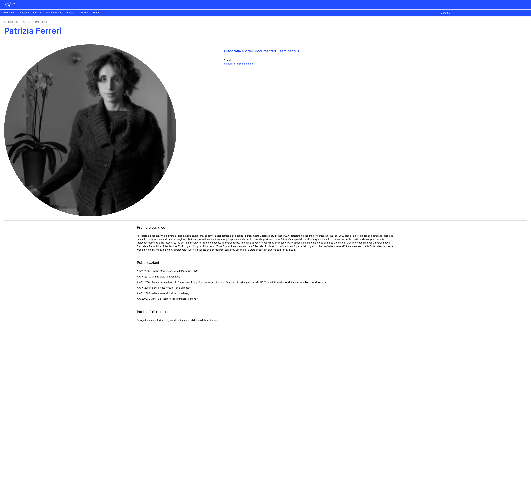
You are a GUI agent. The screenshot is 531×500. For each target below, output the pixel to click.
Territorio (83, 12)
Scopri (96, 12)
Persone (26, 22)
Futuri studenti (54, 12)
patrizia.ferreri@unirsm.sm (238, 63)
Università (23, 12)
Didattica (9, 12)
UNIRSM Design (11, 22)
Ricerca (70, 12)
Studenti (37, 12)
